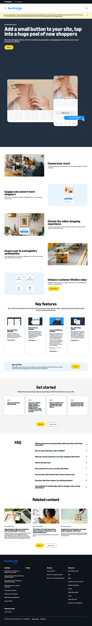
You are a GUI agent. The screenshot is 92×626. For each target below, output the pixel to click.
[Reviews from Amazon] (35, 321)
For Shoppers (19, 2)
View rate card (58, 16)
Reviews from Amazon (33, 328)
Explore (75, 366)
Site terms (43, 619)
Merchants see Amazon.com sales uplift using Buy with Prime (73, 530)
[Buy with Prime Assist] (78, 321)
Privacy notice (35, 619)
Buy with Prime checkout (12, 331)
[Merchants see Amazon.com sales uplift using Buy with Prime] (74, 516)
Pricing (28, 568)
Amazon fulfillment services (56, 331)
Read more (51, 545)
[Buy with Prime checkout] (14, 321)
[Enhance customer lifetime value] (24, 284)
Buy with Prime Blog (9, 526)
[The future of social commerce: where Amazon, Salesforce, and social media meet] (46, 516)
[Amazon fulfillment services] (57, 321)
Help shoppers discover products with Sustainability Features (16, 530)
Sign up (9, 47)
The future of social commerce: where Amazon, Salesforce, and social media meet (44, 531)
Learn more (53, 289)
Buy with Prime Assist (76, 328)
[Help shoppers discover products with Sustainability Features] (17, 516)
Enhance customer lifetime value (67, 279)
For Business (8, 2)
